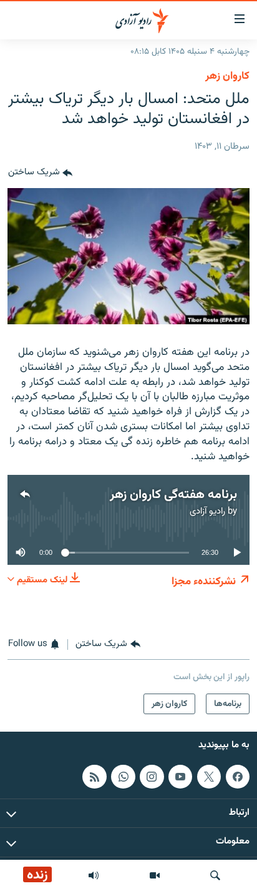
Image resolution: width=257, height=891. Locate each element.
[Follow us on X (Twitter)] (209, 777)
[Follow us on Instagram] (151, 777)
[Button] (40, 173)
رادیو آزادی (207, 511)
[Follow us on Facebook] (238, 777)
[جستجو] (215, 875)
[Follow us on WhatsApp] (123, 777)
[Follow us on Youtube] (180, 777)
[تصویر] (154, 875)
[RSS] (94, 777)
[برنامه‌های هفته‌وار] (93, 875)
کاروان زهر (227, 76)
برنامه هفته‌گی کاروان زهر (173, 495)
